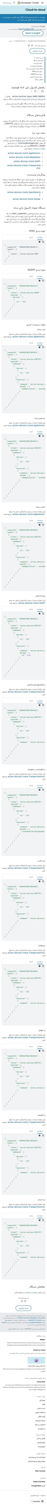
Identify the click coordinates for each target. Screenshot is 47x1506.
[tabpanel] (23, 252)
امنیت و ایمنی (41, 1408)
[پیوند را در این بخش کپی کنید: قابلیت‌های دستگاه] (24, 115)
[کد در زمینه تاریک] (39, 242)
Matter (42, 1340)
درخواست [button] (40, 237)
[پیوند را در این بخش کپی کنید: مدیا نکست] (35, 860)
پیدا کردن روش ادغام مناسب (36, 1366)
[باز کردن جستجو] (14, 2)
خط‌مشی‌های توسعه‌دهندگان (36, 1461)
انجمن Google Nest (38, 1486)
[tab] (40, 237)
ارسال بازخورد (37, 51)
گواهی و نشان (41, 1438)
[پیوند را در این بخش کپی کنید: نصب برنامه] (35, 329)
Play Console (40, 1471)
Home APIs (41, 1382)
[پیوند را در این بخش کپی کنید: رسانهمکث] (36, 945)
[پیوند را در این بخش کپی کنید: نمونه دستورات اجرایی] (23, 324)
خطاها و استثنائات (39, 149)
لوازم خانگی (41, 1416)
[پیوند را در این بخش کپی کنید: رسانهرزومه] (35, 1115)
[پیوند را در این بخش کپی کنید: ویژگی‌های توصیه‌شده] (24, 175)
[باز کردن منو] (42, 2)
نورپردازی (42, 1400)
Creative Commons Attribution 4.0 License (31, 1318)
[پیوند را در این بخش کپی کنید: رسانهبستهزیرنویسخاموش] (25, 684)
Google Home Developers (36, 41)
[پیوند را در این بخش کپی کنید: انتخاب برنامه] (33, 507)
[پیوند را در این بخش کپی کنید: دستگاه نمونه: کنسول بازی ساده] (11, 208)
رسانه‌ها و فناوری (40, 1412)
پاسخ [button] (31, 237)
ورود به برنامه (7, 3)
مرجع (10, 41)
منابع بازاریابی (41, 1442)
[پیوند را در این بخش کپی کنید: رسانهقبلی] (36, 1030)
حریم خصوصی (34, 1495)
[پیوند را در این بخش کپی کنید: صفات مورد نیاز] (29, 133)
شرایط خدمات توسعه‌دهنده (36, 1457)
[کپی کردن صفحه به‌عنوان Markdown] (35, 91)
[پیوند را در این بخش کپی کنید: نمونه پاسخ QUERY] (25, 270)
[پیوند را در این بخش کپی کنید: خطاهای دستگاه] (27, 1286)
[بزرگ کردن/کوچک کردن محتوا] (34, 57)
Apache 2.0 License (35, 1320)
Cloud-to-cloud (35, 9)
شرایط (43, 1495)
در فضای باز (41, 1429)
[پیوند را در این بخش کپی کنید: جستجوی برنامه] (32, 418)
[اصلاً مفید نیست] (28, 45)
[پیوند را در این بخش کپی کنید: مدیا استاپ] (35, 1199)
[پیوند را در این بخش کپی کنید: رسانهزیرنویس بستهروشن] (25, 769)
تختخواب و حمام (40, 1425)
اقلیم (43, 1404)
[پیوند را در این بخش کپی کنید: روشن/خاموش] (33, 595)
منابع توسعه (41, 1446)
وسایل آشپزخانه (40, 1420)
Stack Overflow (39, 1482)
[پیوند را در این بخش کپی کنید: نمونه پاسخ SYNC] (27, 231)
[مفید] (32, 45)
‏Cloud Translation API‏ (26, 29)
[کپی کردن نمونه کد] (43, 242)
